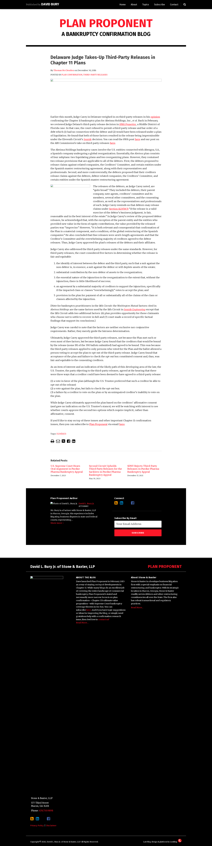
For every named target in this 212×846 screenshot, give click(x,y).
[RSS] (116, 503)
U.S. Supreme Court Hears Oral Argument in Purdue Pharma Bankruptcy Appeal (67, 468)
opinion (155, 116)
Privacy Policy (37, 825)
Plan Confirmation (71, 75)
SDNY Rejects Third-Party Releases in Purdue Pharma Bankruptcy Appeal (143, 468)
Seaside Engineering (134, 309)
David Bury (50, 4)
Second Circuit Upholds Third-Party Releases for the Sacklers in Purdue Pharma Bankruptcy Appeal (105, 470)
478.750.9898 (46, 810)
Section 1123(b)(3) (118, 208)
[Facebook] (132, 503)
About (134, 4)
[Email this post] (58, 441)
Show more (56, 523)
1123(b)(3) (61, 433)
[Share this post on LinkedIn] (73, 441)
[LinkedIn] (121, 503)
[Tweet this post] (63, 441)
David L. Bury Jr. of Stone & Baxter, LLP (62, 567)
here (137, 139)
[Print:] (52, 441)
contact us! (103, 619)
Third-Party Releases (95, 75)
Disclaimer (51, 825)
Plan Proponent (106, 23)
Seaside (88, 139)
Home (122, 4)
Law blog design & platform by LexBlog (160, 842)
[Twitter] (127, 503)
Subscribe (159, 4)
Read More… (82, 622)
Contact (174, 4)
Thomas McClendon (64, 70)
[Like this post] (68, 441)
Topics (145, 4)
